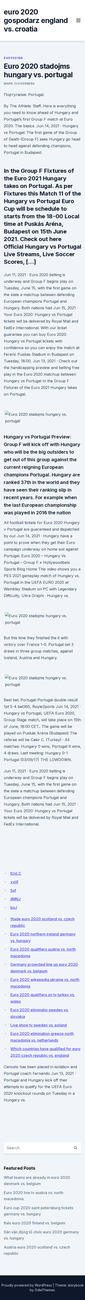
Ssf (13, 890)
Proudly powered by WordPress (26, 1285)
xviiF (14, 882)
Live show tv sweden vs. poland (38, 1025)
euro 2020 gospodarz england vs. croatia (36, 20)
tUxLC (15, 873)
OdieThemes (45, 1290)
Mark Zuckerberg (19, 83)
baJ (13, 907)
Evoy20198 (13, 58)
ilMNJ (15, 899)
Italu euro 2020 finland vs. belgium (34, 1223)
